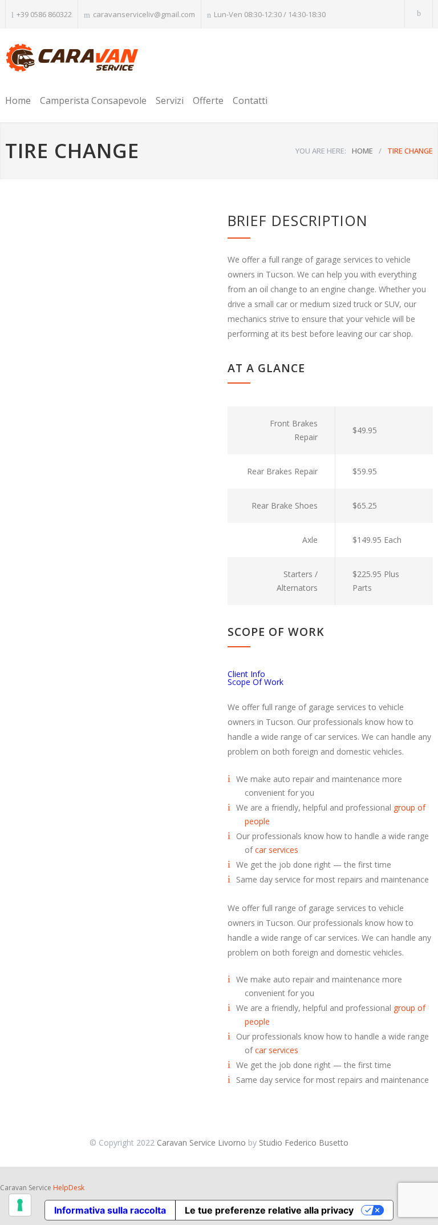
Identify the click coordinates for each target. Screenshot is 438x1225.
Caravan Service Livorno (201, 1142)
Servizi (170, 100)
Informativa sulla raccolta (110, 1210)
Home (18, 100)
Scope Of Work (255, 681)
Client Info (246, 673)
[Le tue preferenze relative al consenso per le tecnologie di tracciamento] (20, 1205)
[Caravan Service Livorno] (72, 59)
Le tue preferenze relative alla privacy (269, 1210)
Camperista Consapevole (93, 100)
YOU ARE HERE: (320, 151)
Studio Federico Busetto (303, 1142)
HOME (362, 151)
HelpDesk (68, 1187)
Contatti (250, 100)
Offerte (208, 100)
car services (276, 849)
